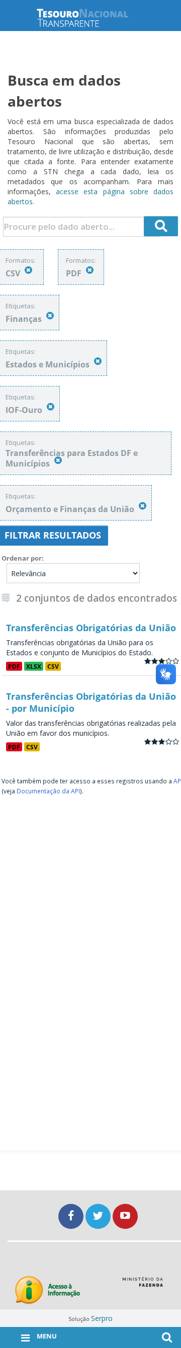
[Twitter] (99, 1216)
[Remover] (28, 270)
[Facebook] (71, 1216)
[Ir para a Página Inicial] (90, 18)
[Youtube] (125, 1216)
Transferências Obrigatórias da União (91, 628)
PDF (14, 666)
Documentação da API (48, 791)
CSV (53, 666)
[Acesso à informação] (47, 1290)
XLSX (33, 666)
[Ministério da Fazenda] (142, 1285)
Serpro (102, 1318)
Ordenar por (22, 558)
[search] (161, 226)
